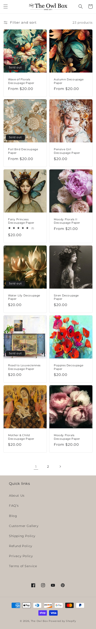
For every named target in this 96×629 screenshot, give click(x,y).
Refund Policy (20, 546)
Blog (13, 516)
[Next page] (60, 466)
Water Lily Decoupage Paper (24, 297)
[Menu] (5, 6)
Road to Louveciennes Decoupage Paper (24, 367)
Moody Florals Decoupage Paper (67, 436)
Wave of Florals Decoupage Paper (21, 81)
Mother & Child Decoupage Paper (21, 436)
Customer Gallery (24, 526)
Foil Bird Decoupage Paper (23, 151)
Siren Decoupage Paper (66, 297)
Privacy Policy (21, 556)
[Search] (81, 6)
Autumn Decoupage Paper (69, 81)
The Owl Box (39, 621)
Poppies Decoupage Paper (68, 367)
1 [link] (36, 466)
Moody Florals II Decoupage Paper (67, 221)
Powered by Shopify (62, 621)
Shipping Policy (22, 536)
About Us (17, 496)
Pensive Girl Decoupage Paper (67, 151)
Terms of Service (23, 566)
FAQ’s (14, 506)
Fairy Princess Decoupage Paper (21, 221)
